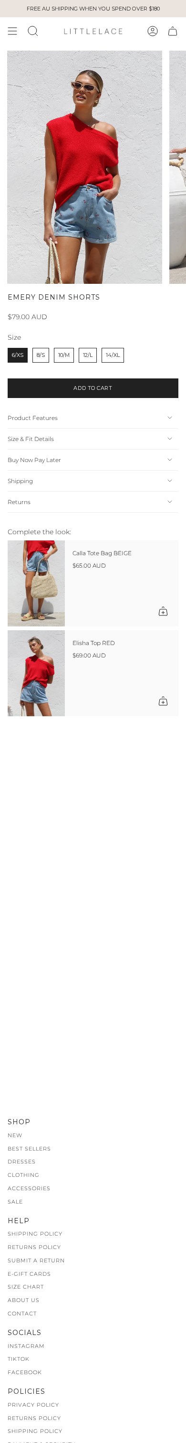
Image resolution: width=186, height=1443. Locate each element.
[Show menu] (12, 31)
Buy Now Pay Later (34, 459)
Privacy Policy (33, 1404)
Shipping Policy (35, 1233)
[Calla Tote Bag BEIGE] (36, 583)
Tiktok (19, 1359)
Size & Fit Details (31, 438)
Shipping (20, 481)
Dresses (22, 1161)
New (15, 1135)
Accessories (29, 1188)
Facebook (25, 1372)
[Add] (163, 611)
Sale (15, 1201)
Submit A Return (36, 1260)
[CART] (173, 31)
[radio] (18, 355)
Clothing (24, 1175)
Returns (19, 502)
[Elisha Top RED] (36, 673)
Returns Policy (34, 1247)
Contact (22, 1313)
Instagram (26, 1346)
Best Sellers (29, 1148)
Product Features (33, 417)
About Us (24, 1300)
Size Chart (26, 1286)
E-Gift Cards (29, 1274)
